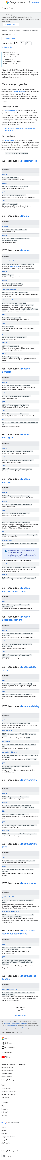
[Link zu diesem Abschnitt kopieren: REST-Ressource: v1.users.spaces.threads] (11, 979)
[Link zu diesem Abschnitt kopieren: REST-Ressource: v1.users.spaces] (3, 887)
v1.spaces (25, 250)
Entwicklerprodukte (7, 1070)
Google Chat (7, 8)
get (3, 192)
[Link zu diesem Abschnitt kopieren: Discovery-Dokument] (22, 107)
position (5, 830)
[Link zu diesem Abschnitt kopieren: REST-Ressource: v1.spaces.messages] (14, 482)
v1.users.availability (29, 706)
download (5, 226)
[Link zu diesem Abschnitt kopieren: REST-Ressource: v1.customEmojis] (3, 164)
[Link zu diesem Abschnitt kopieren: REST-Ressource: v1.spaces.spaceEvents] (10, 670)
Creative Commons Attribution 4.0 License (15, 1023)
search (4, 343)
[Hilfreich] (13, 34)
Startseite (4, 30)
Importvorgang (14, 266)
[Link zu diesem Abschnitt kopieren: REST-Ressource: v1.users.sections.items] (9, 847)
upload (4, 235)
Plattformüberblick (7, 1067)
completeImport (8, 261)
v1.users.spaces (28, 883)
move (4, 866)
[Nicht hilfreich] (16, 34)
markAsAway (6, 741)
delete (4, 183)
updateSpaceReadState (10, 911)
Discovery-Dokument (11, 111)
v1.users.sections (28, 780)
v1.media (24, 216)
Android (4, 1127)
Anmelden (35, 2)
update (4, 575)
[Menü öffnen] (3, 2)
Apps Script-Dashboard (9, 1091)
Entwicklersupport (7, 1077)
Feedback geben (9, 38)
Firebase (4, 1134)
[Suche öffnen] (30, 2)
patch (4, 334)
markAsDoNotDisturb (9, 752)
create (4, 174)
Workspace (22, 2)
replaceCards (7, 540)
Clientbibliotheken (19, 92)
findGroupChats (8, 300)
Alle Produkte (6, 1143)
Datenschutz (21, 1151)
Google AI (4, 1140)
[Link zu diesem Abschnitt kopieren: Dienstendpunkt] (17, 136)
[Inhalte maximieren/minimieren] (14, 52)
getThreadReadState (9, 989)
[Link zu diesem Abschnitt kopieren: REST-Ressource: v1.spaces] (32, 250)
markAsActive (7, 731)
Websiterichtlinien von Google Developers (18, 1027)
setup (4, 353)
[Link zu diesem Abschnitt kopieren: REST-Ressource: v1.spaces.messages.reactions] (24, 620)
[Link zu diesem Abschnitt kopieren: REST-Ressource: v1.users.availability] (3, 710)
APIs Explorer (6, 1097)
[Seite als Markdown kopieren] (27, 43)
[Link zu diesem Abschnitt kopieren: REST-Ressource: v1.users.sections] (3, 783)
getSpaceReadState (9, 897)
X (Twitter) (5, 1112)
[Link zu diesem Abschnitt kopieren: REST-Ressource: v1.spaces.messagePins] (17, 438)
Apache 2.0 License (12, 1025)
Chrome (4, 1130)
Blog (3, 1106)
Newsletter (5, 1109)
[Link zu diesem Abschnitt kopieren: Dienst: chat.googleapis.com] (33, 84)
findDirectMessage (9, 289)
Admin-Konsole (6, 1088)
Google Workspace (14, 30)
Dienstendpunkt (9, 140)
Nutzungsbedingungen (8, 1080)
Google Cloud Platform (8, 1137)
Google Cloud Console (8, 1094)
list (3, 201)
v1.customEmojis (28, 160)
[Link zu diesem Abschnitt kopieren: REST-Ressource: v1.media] (31, 216)
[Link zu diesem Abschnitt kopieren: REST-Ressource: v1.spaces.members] (13, 372)
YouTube (4, 1115)
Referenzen (35, 30)
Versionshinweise (7, 47)
